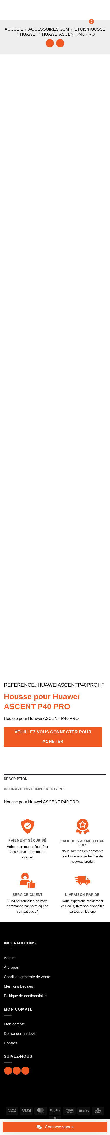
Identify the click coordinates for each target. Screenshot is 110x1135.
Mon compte (14, 1024)
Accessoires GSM (48, 29)
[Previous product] (60, 43)
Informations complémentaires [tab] (35, 789)
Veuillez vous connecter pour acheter (53, 737)
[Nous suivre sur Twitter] (25, 1071)
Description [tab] (15, 779)
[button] (7, 10)
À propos (11, 967)
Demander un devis (20, 1033)
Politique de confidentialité (25, 995)
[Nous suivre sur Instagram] (17, 1071)
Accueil (14, 29)
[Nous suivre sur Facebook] (8, 1071)
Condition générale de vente (27, 977)
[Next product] (50, 43)
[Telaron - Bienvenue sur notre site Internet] (56, 10)
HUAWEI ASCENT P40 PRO (68, 34)
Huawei (28, 34)
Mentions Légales (18, 986)
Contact (10, 1043)
